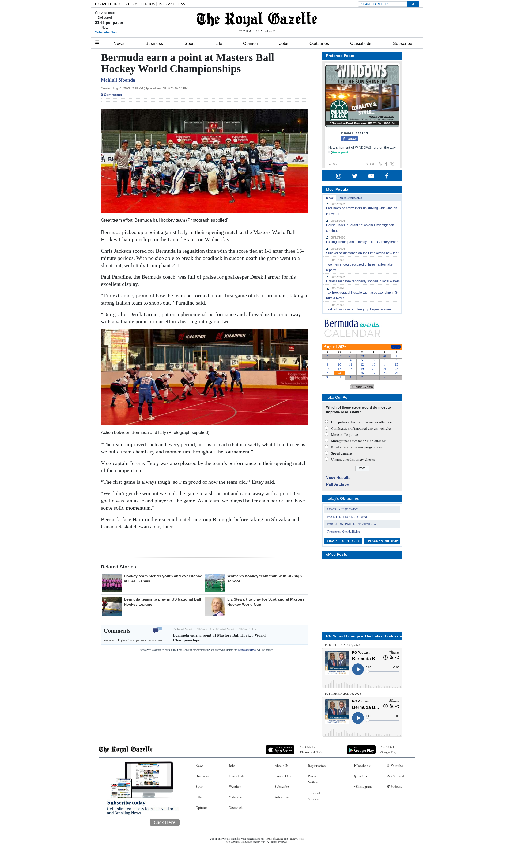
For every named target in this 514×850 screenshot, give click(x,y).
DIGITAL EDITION (108, 4)
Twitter (361, 776)
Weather (235, 786)
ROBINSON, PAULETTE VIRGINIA (351, 524)
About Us (281, 765)
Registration (317, 765)
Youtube (396, 765)
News (119, 43)
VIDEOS (131, 4)
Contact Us (283, 776)
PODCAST (166, 4)
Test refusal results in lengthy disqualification (358, 309)
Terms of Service (247, 649)
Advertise (282, 797)
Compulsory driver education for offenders (361, 422)
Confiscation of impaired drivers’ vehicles (361, 428)
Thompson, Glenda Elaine (343, 531)
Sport (189, 43)
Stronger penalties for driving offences (358, 440)
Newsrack (236, 807)
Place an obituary (383, 541)
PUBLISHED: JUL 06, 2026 (343, 693)
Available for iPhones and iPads (311, 749)
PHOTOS (148, 4)
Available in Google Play (388, 749)
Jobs (283, 43)
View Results (338, 477)
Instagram (364, 786)
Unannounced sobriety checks (353, 459)
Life (218, 43)
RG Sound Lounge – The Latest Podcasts (364, 636)
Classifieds (360, 43)
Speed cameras (341, 453)
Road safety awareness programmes (356, 447)
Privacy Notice (313, 779)
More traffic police (344, 434)
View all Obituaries (343, 541)
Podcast (396, 786)
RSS (181, 4)
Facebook (363, 765)
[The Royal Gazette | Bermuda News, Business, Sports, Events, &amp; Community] (257, 19)
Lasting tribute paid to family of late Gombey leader (363, 242)
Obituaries (319, 43)
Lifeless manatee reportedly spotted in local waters (363, 281)
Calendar (235, 797)
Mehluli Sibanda (118, 80)
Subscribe (402, 43)
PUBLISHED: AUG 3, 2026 (342, 645)
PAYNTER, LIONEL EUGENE (347, 516)
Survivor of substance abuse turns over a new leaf (362, 253)
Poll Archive (337, 484)
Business (154, 43)
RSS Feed (397, 776)
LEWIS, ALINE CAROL (343, 509)
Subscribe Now (106, 32)
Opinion (250, 43)
